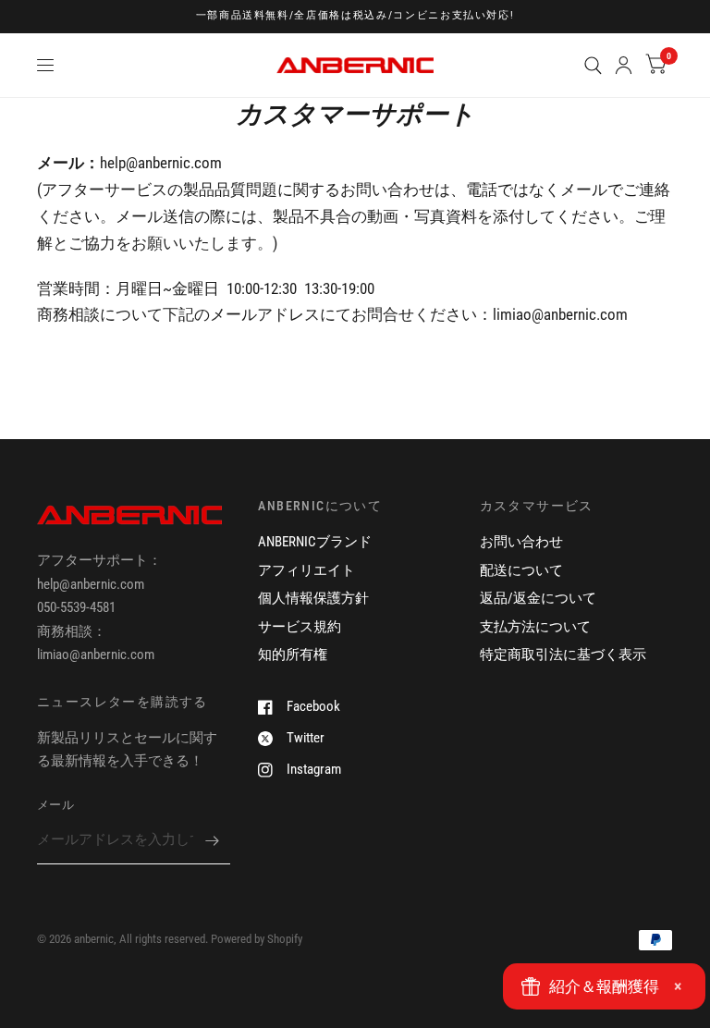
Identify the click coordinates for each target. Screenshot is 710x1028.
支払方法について (535, 626)
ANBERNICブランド (315, 541)
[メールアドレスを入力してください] (211, 840)
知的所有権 (292, 654)
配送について (521, 570)
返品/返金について (538, 598)
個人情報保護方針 (313, 598)
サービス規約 (299, 626)
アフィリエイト (306, 570)
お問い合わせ (521, 541)
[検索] (593, 65)
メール (55, 805)
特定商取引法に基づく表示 (563, 654)
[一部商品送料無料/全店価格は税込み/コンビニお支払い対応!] (355, 16)
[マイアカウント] (623, 65)
